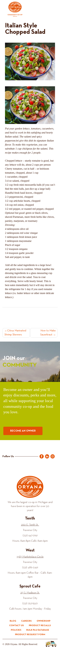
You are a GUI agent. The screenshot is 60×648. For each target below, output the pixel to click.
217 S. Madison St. (30, 592)
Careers (26, 621)
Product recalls (40, 625)
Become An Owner (23, 431)
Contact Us (16, 625)
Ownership (43, 621)
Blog (13, 621)
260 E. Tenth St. (30, 525)
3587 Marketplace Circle (30, 557)
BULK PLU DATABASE (37, 630)
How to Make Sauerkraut (48, 332)
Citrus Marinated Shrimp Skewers (15, 332)
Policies (16, 630)
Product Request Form (30, 634)
